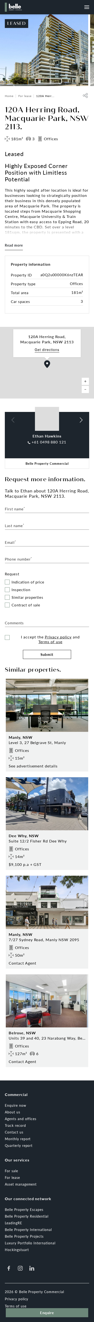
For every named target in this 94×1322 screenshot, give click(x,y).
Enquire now (15, 1105)
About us (12, 1112)
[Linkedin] (31, 1268)
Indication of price (28, 582)
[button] (47, 364)
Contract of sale (26, 605)
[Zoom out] (85, 389)
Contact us (14, 1132)
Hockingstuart (17, 1249)
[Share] (85, 95)
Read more (14, 245)
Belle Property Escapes (24, 1209)
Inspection (21, 590)
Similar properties (27, 597)
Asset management (21, 1184)
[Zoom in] (85, 381)
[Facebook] (8, 1268)
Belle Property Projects (24, 1236)
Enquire (47, 1312)
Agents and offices (20, 1118)
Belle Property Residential (26, 1216)
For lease (25, 96)
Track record (15, 1125)
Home (9, 96)
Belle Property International (28, 1229)
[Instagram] (20, 1268)
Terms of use (50, 641)
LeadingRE (13, 1222)
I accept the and (50, 639)
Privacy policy (58, 637)
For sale (11, 1170)
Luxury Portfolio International (30, 1243)
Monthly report (18, 1138)
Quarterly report (19, 1145)
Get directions (47, 349)
